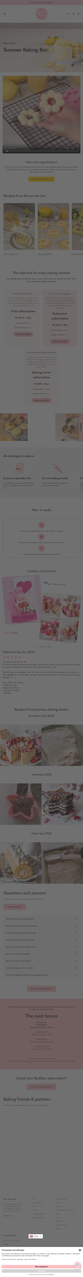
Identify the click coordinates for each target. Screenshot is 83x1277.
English (36, 1236)
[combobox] (36, 1236)
